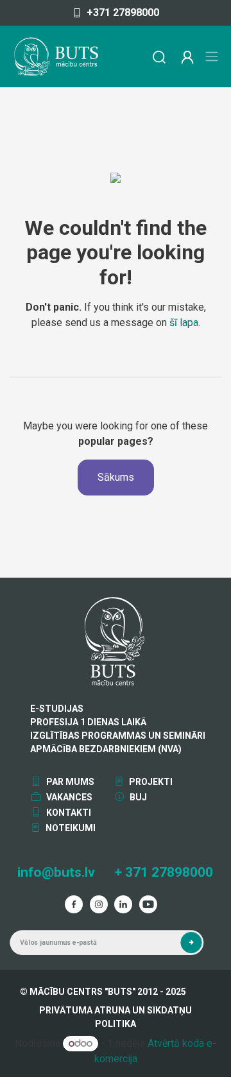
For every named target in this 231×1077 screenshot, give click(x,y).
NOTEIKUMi (70, 828)
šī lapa (183, 322)
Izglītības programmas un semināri (117, 735)
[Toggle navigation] (211, 57)
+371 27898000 (123, 12)
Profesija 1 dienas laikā (88, 722)
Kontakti (67, 812)
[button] (190, 942)
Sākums (116, 477)
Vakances (68, 797)
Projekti (150, 782)
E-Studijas (56, 708)
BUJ (137, 797)
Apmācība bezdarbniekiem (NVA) (106, 749)
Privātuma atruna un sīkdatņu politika (115, 1017)
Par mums (69, 782)
